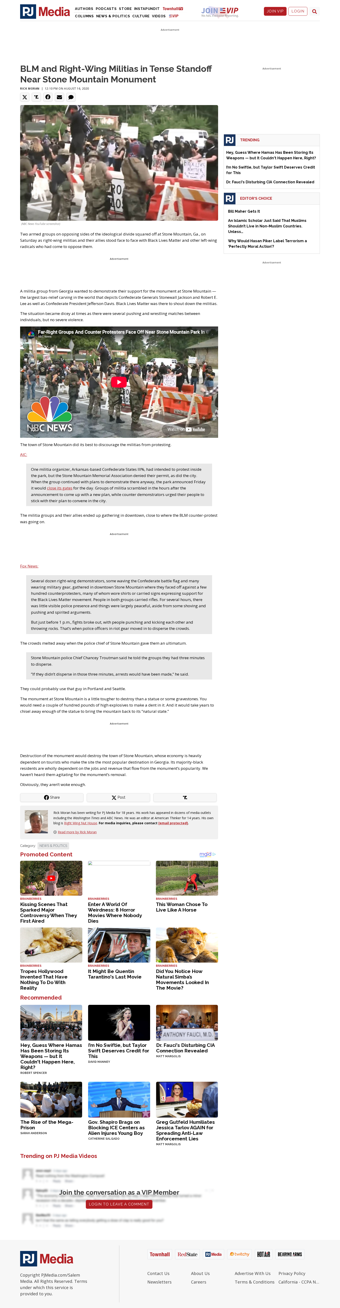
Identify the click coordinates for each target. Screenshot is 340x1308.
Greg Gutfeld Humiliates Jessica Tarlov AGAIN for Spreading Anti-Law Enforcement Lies (185, 1130)
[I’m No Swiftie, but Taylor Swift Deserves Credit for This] (119, 1022)
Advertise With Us (253, 1273)
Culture (141, 16)
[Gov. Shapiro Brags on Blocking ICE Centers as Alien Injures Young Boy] (119, 1099)
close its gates (59, 488)
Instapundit (147, 9)
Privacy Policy (291, 1273)
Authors (84, 9)
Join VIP (275, 11)
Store (125, 9)
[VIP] (173, 16)
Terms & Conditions (255, 1282)
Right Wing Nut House (80, 823)
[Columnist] (38, 821)
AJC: (23, 454)
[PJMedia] (45, 11)
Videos (159, 16)
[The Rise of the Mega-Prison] (51, 1099)
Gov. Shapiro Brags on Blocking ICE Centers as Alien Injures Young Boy (116, 1127)
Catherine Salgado (104, 1138)
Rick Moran (30, 89)
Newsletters (159, 1282)
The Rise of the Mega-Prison (46, 1124)
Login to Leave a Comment (119, 1204)
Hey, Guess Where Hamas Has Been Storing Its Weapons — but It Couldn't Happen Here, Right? (51, 1056)
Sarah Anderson (33, 1133)
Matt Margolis (168, 1056)
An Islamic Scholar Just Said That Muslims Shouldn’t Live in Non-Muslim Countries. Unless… (267, 226)
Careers (198, 1282)
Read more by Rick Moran (77, 832)
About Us (200, 1273)
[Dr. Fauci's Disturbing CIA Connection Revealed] (187, 1022)
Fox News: (29, 566)
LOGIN (297, 11)
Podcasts (106, 9)
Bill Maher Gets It (244, 211)
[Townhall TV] (175, 8)
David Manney (99, 1061)
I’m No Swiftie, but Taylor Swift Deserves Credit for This (118, 1050)
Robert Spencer (33, 1073)
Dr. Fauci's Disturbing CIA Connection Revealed (185, 1048)
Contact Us (158, 1273)
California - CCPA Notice (299, 1282)
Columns (84, 16)
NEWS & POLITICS (53, 846)
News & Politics (113, 16)
